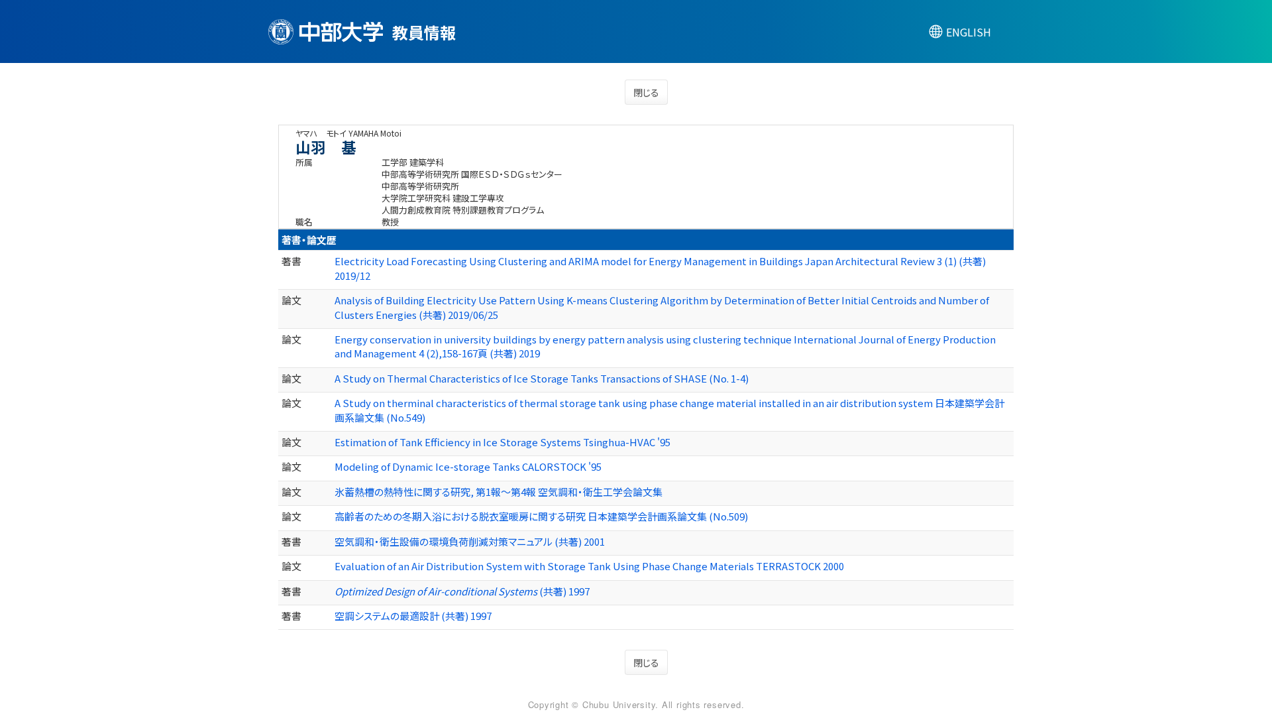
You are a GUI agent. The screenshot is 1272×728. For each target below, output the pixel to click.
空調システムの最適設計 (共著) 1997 (413, 616)
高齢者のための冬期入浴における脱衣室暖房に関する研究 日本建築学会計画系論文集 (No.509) (541, 516)
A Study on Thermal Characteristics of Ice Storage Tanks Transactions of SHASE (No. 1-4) (542, 378)
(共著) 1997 (462, 591)
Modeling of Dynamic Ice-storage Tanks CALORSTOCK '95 (468, 466)
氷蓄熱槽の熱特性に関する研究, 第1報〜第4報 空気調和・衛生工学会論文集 (498, 492)
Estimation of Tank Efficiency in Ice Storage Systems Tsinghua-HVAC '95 (502, 442)
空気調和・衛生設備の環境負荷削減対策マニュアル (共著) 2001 (470, 541)
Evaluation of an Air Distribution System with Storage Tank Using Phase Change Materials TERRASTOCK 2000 (589, 566)
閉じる (646, 92)
